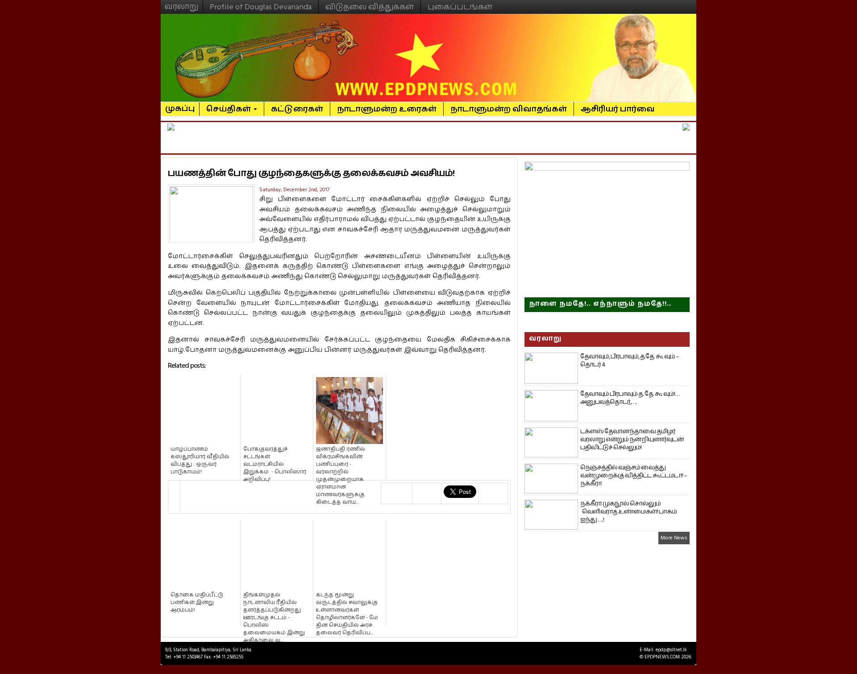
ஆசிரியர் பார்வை (618, 109)
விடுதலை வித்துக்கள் (369, 6)
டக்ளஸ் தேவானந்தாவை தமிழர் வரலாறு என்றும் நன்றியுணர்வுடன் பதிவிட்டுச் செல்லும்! (632, 439)
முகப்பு (180, 105)
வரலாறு (182, 2)
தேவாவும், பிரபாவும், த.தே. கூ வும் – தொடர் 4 (629, 360)
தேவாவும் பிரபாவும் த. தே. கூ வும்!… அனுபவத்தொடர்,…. (629, 398)
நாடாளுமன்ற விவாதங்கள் (508, 109)
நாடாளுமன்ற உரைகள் (387, 109)
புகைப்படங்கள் (460, 6)
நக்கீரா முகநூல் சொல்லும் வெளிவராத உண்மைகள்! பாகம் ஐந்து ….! (628, 511)
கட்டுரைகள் (297, 109)
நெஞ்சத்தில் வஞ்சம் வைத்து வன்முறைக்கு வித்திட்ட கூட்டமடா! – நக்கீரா (633, 475)
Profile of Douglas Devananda (261, 6)
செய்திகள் (229, 109)
